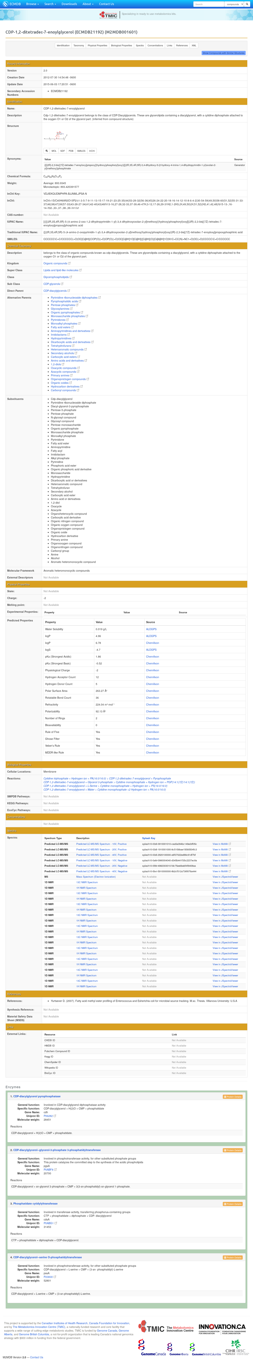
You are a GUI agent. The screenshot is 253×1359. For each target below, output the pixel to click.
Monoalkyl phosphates (64, 323)
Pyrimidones (58, 320)
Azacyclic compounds (64, 371)
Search (49, 4)
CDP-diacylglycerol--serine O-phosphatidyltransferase (47, 1257)
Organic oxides (60, 383)
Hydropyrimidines (61, 338)
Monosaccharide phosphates (68, 316)
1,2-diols (56, 364)
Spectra (140, 45)
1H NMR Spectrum (86, 887)
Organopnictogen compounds (68, 379)
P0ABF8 (49, 1169)
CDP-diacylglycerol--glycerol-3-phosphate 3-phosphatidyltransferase (57, 1150)
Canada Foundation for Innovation (109, 1323)
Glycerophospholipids (56, 277)
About (87, 4)
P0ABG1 (49, 1223)
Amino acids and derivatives (67, 360)
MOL (54, 150)
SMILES (81, 150)
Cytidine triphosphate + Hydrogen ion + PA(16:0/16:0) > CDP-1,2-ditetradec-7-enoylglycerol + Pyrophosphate (107, 778)
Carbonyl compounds (64, 390)
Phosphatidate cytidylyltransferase (35, 1203)
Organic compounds (56, 263)
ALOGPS (151, 629)
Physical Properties (97, 45)
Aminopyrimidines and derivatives (71, 331)
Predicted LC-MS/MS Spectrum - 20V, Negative (101, 865)
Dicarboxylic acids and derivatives (71, 342)
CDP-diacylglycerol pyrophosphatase (37, 1096)
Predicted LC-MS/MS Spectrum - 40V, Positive (101, 854)
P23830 (49, 1277)
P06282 (49, 1116)
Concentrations (155, 45)
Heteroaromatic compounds (67, 349)
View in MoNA (221, 844)
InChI (92, 150)
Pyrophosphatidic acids (65, 301)
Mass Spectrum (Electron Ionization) (96, 876)
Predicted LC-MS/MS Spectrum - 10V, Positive (101, 844)
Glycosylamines (60, 308)
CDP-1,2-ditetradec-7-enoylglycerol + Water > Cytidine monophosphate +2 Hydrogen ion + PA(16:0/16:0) (105, 789)
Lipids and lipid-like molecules (61, 270)
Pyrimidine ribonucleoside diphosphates (74, 297)
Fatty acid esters (61, 327)
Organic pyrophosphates (66, 312)
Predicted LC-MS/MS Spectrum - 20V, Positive (101, 849)
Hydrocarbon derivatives (65, 386)
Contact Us (106, 4)
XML (194, 45)
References (182, 45)
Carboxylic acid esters (64, 357)
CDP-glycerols (52, 284)
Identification (63, 45)
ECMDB (15, 4)
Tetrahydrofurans (61, 345)
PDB (71, 150)
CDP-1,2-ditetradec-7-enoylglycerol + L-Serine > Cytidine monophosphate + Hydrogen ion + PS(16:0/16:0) (105, 786)
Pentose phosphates (63, 305)
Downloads (69, 4)
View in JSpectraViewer (225, 876)
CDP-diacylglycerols (55, 290)
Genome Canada (107, 1330)
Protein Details (234, 1096)
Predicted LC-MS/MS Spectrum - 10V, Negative (101, 860)
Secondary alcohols (63, 353)
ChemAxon (152, 643)
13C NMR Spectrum (87, 882)
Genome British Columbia (34, 1334)
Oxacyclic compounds (64, 368)
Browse (31, 4)
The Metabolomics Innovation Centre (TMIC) (39, 1327)
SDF (62, 150)
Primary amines (60, 375)
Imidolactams (59, 334)
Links (169, 45)
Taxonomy (79, 45)
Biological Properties (121, 45)
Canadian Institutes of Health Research (65, 1323)
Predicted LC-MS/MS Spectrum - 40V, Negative (101, 871)
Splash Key (148, 838)
